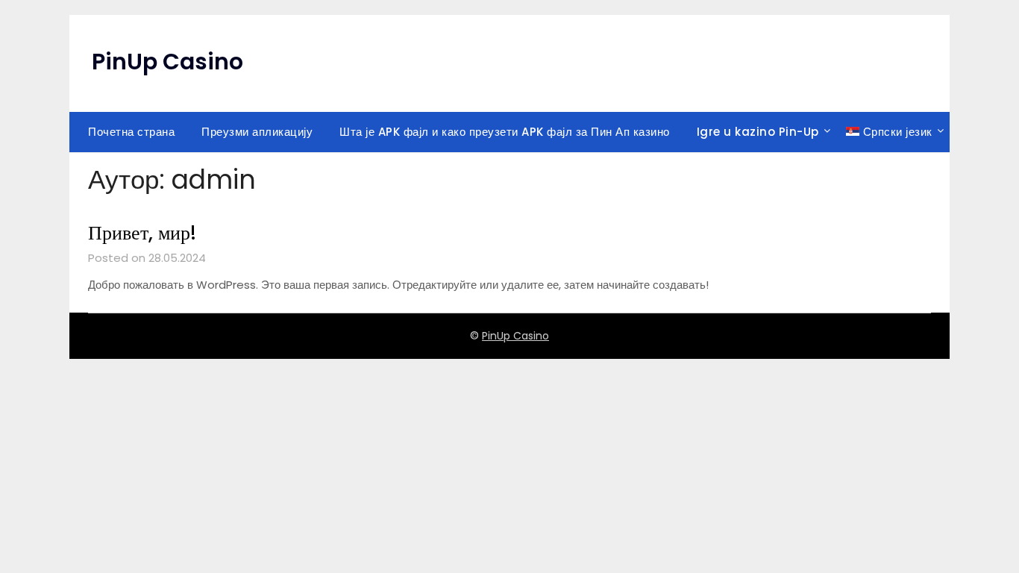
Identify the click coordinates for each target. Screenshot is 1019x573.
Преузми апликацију (257, 132)
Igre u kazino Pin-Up (758, 132)
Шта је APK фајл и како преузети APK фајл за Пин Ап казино (504, 132)
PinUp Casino (167, 62)
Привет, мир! (142, 232)
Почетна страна (131, 132)
